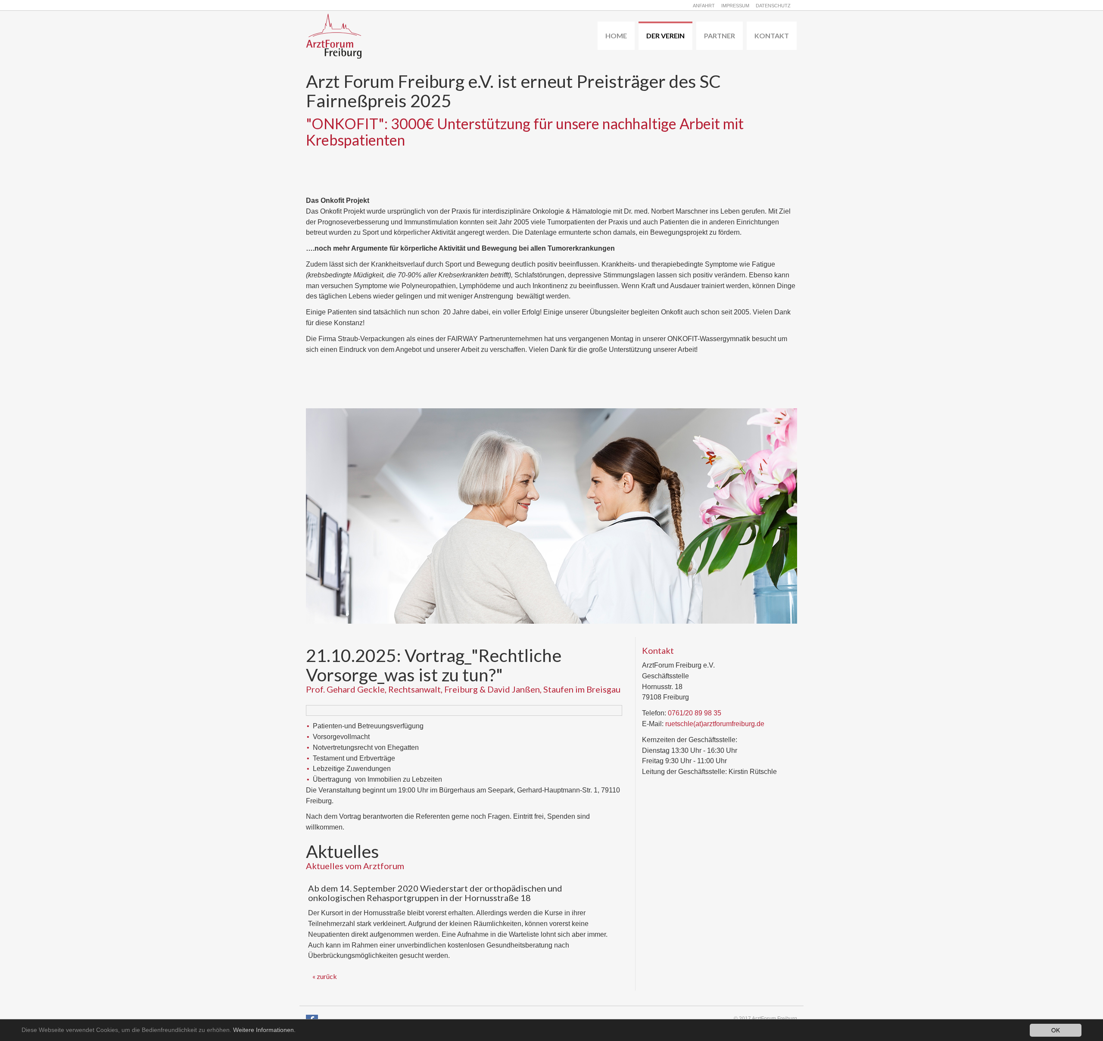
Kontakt (771, 35)
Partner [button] (719, 35)
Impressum (735, 5)
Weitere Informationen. (264, 1030)
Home (616, 35)
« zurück (324, 976)
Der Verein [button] (665, 35)
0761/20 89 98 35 (694, 713)
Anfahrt (704, 5)
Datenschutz (773, 5)
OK (1055, 1029)
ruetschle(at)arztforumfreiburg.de (714, 723)
